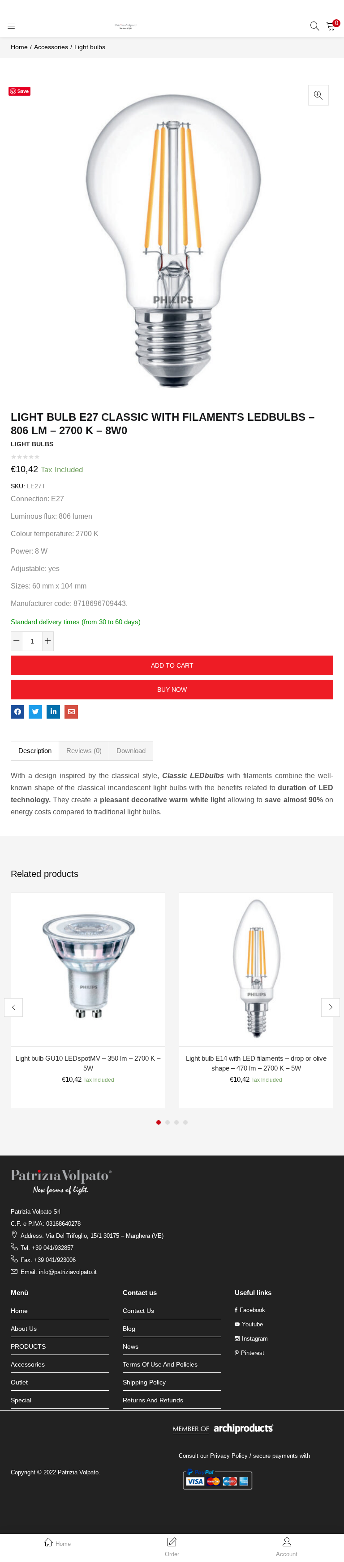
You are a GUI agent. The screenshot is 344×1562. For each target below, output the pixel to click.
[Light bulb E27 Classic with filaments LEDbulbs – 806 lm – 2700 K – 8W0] (17, 712)
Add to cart (172, 665)
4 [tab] (185, 1122)
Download (131, 750)
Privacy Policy (229, 1455)
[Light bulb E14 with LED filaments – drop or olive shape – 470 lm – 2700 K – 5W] (256, 969)
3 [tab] (176, 1122)
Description (35, 750)
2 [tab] (167, 1122)
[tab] (35, 751)
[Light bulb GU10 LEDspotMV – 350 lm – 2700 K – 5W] (88, 969)
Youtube (252, 1324)
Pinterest (252, 1353)
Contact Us (138, 1310)
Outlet (19, 1382)
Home (19, 47)
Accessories (51, 47)
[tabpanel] (88, 1001)
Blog (129, 1328)
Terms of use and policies (160, 1364)
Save (23, 91)
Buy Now (172, 689)
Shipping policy (144, 1382)
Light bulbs (89, 47)
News (130, 1346)
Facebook (252, 1310)
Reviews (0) (84, 750)
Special (21, 1400)
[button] (330, 26)
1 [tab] (158, 1122)
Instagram (255, 1338)
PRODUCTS (28, 1346)
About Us (24, 1328)
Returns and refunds (153, 1400)
